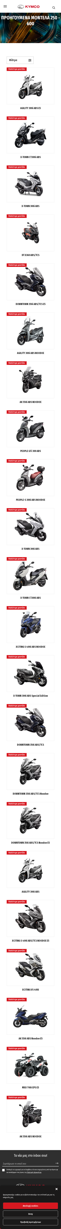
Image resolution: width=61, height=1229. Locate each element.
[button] (56, 1189)
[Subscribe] (57, 1163)
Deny (30, 1214)
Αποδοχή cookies (30, 1206)
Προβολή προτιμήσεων (30, 1222)
